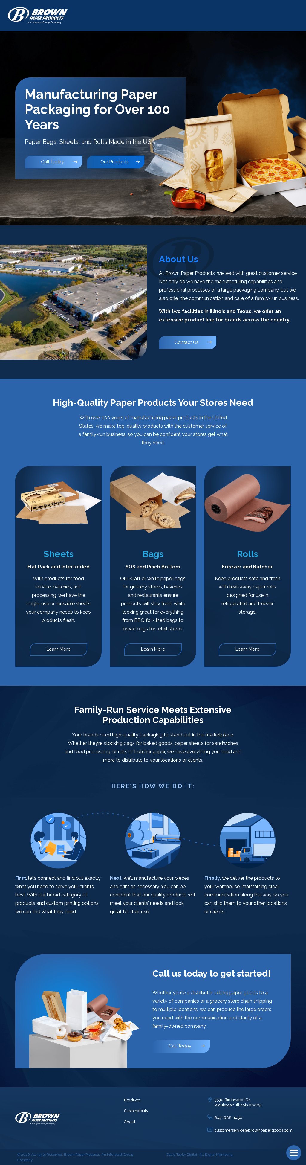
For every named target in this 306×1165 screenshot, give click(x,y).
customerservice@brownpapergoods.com (254, 1130)
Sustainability (136, 1110)
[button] (293, 1152)
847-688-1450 (228, 1117)
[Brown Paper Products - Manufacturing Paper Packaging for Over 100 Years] (38, 15)
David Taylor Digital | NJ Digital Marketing (199, 1154)
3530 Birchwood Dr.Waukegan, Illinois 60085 (238, 1102)
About (129, 1121)
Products (132, 1099)
